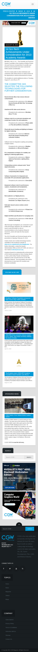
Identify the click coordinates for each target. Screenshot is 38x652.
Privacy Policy (10, 623)
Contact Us (9, 639)
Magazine (8, 591)
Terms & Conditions (11, 627)
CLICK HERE (8, 442)
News (20, 11)
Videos (8, 595)
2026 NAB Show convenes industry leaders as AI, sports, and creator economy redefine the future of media (18, 336)
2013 (28, 11)
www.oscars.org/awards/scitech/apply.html (17, 244)
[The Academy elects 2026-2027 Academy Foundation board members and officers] (19, 362)
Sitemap (8, 635)
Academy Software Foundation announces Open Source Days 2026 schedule (18, 298)
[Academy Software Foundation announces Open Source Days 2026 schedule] (19, 287)
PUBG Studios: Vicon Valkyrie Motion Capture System (18, 415)
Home (7, 584)
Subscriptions (10, 619)
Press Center (9, 11)
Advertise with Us (11, 631)
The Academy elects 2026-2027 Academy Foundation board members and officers (18, 374)
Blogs (7, 599)
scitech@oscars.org (17, 249)
